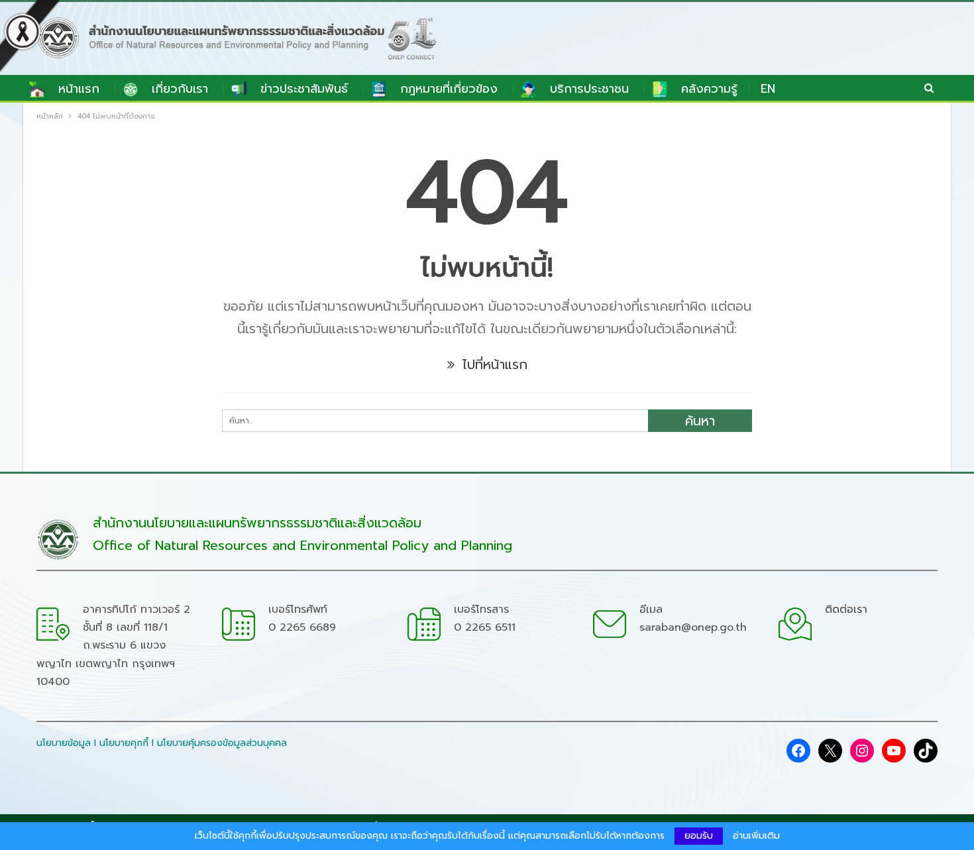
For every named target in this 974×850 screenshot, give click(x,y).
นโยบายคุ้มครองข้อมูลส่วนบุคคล (222, 743)
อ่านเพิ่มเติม (756, 836)
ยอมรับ (698, 836)
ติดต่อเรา (846, 609)
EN (768, 89)
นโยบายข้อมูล (63, 743)
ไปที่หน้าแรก (492, 364)
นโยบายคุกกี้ (123, 743)
